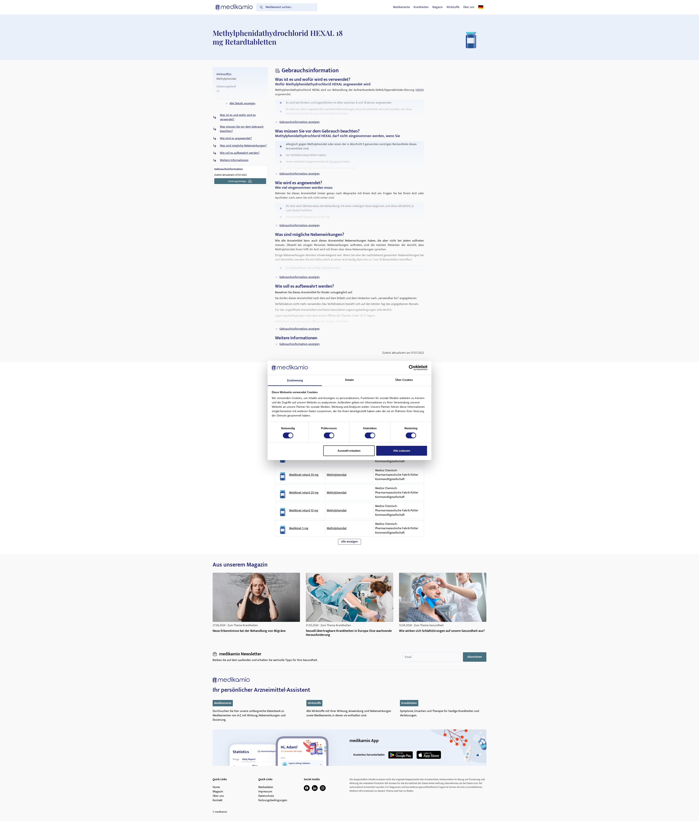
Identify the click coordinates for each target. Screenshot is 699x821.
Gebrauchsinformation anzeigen (299, 122)
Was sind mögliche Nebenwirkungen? (243, 146)
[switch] (329, 435)
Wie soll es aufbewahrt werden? (240, 153)
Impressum (265, 792)
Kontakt (217, 800)
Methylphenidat (337, 474)
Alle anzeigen (349, 541)
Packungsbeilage (237, 181)
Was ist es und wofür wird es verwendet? (238, 117)
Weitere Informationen (234, 160)
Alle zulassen (401, 450)
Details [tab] (349, 379)
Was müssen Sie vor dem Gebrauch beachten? (242, 129)
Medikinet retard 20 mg (304, 493)
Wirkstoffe (453, 7)
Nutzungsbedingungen (272, 800)
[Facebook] (307, 788)
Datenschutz (266, 796)
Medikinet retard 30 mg (304, 475)
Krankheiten (421, 7)
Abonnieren (474, 656)
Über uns (468, 7)
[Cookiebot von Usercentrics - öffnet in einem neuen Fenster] (411, 367)
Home (216, 787)
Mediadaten (265, 787)
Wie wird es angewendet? (236, 138)
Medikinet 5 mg (298, 528)
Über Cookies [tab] (404, 379)
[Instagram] (323, 788)
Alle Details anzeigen (242, 103)
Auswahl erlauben (348, 450)
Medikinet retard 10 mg (303, 510)
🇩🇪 (480, 7)
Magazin (437, 7)
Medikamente (401, 7)
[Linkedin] (315, 788)
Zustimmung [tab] (295, 380)
